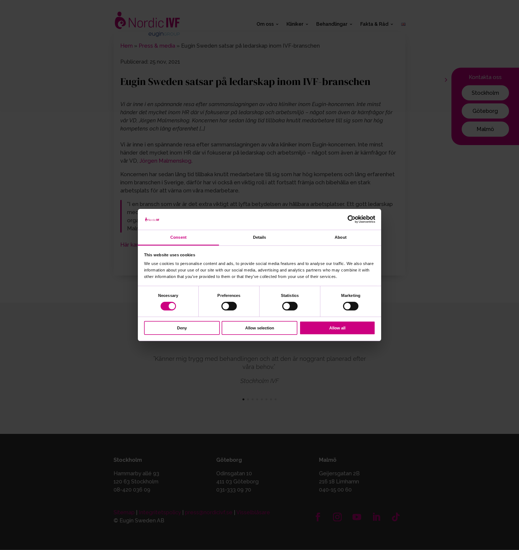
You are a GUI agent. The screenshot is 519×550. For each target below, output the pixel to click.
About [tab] (341, 237)
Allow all (337, 328)
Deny (182, 328)
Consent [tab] (178, 237)
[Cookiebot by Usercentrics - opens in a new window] (351, 219)
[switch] (229, 306)
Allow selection (259, 328)
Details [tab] (259, 237)
